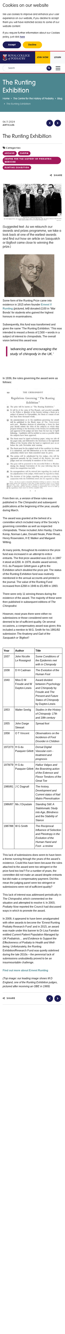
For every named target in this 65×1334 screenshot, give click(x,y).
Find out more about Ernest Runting (25, 970)
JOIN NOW (42, 57)
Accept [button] (12, 45)
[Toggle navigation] (58, 68)
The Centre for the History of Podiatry (33, 98)
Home (6, 98)
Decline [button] (32, 45)
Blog (59, 98)
